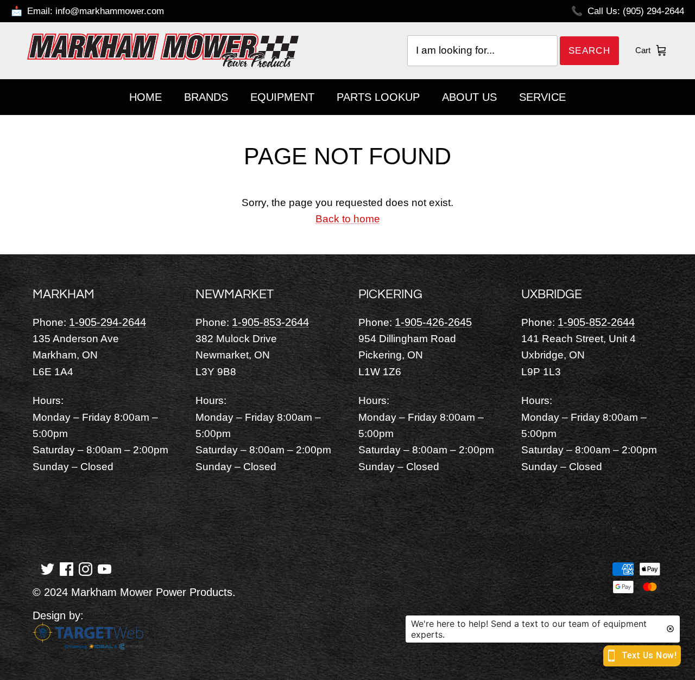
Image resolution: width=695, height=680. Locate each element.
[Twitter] (47, 568)
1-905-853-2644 (270, 322)
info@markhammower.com (109, 11)
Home (145, 97)
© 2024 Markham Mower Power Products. (134, 592)
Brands (206, 97)
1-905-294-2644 (107, 322)
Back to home (347, 218)
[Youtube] (104, 568)
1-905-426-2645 (433, 322)
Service (542, 97)
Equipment (282, 97)
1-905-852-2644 (596, 322)
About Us (469, 97)
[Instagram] (85, 568)
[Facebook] (66, 568)
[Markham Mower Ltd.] (163, 50)
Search (589, 51)
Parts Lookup (378, 97)
